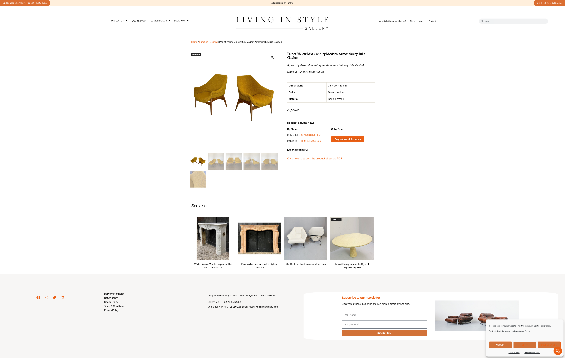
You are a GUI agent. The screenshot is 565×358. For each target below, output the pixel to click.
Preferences (549, 344)
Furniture (203, 42)
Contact (432, 21)
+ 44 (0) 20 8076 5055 (549, 2)
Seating (214, 42)
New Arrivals (139, 21)
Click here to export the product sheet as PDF (314, 158)
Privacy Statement (532, 353)
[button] (272, 57)
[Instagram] (46, 297)
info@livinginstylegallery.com (263, 306)
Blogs (412, 21)
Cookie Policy (514, 353)
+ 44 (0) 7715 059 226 (310, 141)
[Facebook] (38, 297)
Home (194, 42)
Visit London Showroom (14, 3)
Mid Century (118, 21)
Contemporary (159, 21)
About (422, 21)
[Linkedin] (62, 297)
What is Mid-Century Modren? (392, 21)
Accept (500, 344)
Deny (525, 344)
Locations (180, 21)
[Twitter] (54, 297)
